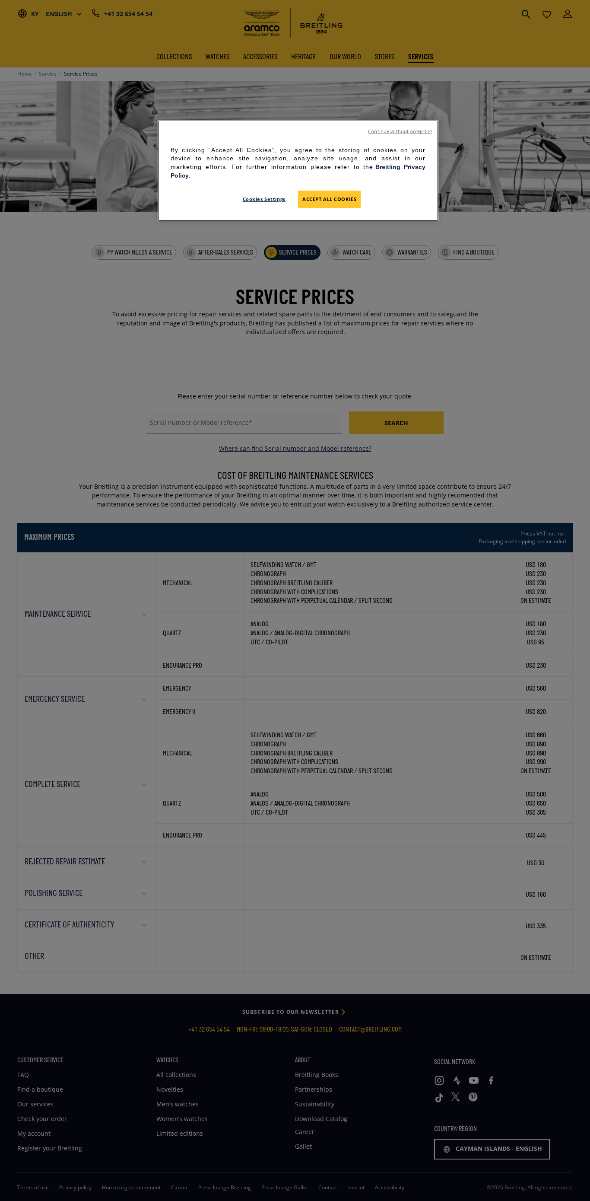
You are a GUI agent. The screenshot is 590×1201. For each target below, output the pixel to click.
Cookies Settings (264, 199)
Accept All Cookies (329, 199)
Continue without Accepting (400, 131)
